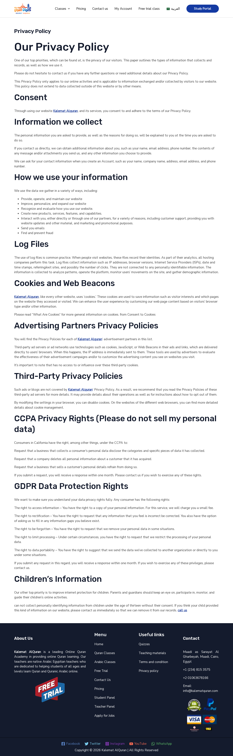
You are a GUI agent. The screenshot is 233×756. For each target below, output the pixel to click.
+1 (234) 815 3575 (196, 669)
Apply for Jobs (104, 715)
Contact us (100, 8)
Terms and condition (153, 662)
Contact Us (102, 680)
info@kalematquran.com (200, 691)
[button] (68, 8)
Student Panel (104, 697)
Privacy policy (148, 671)
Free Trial (101, 671)
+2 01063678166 (195, 678)
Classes (60, 8)
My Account (123, 8)
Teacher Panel (104, 706)
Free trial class (149, 8)
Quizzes (144, 644)
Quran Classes (104, 653)
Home (98, 644)
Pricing (81, 8)
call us (182, 610)
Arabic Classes (104, 662)
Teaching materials (152, 653)
